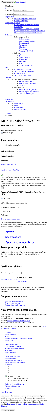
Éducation (22, 47)
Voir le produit (22, 281)
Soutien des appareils (26, 81)
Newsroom (9, 340)
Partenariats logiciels (26, 65)
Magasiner (9, 99)
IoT (20, 55)
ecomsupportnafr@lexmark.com (18, 321)
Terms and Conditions (13, 386)
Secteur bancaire (24, 39)
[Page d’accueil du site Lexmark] (20, 2)
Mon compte (18, 103)
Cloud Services (24, 57)
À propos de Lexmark (13, 346)
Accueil (8, 113)
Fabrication (23, 49)
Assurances (23, 45)
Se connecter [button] (9, 101)
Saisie (21, 63)
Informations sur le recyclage (15, 305)
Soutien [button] (8, 77)
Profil (16, 105)
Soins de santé (24, 43)
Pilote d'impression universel (29, 92)
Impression (22, 61)
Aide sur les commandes (14, 301)
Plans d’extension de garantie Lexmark (28, 33)
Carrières (8, 350)
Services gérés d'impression (24, 71)
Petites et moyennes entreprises (25, 19)
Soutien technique (11, 344)
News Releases (10, 334)
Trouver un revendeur (13, 356)
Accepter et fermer (8, 410)
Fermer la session (20, 110)
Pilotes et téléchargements (28, 90)
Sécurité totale (24, 59)
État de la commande (12, 303)
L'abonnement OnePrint (22, 69)
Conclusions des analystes (14, 348)
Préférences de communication (16, 362)
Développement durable (13, 360)
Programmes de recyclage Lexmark (26, 29)
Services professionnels (22, 75)
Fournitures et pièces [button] (12, 23)
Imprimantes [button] (9, 17)
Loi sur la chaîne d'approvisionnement (18, 338)
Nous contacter (10, 352)
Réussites (8, 364)
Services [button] (8, 67)
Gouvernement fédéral (26, 41)
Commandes (18, 108)
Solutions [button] (8, 35)
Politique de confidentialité (14, 384)
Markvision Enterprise (26, 94)
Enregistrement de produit (28, 83)
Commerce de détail (26, 51)
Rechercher (9, 10)
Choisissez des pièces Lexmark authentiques (29, 31)
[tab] (26, 231)
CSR (7, 336)
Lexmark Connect (11, 358)
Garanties (22, 85)
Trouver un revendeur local (10, 219)
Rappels (8, 388)
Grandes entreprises (21, 21)
